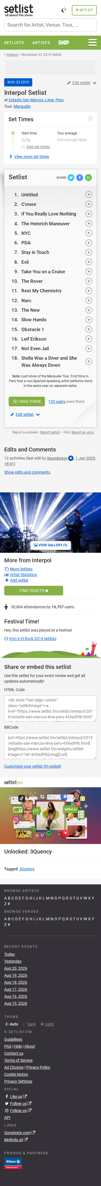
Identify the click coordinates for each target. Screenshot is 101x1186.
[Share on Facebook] (80, 177)
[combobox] (50, 24)
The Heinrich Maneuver (45, 223)
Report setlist (50, 432)
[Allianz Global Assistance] (13, 1163)
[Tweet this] (71, 177)
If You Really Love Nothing (48, 214)
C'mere (28, 204)
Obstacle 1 (32, 329)
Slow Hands (34, 319)
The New (30, 310)
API (7, 1117)
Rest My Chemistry (41, 290)
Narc (26, 300)
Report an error (83, 432)
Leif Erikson (33, 339)
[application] (50, 815)
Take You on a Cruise (43, 271)
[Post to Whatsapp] (88, 177)
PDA (26, 243)
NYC (26, 233)
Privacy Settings (18, 1081)
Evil (25, 262)
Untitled (29, 195)
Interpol (15, 93)
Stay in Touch (35, 252)
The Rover (32, 281)
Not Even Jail (35, 348)
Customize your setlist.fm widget (32, 766)
